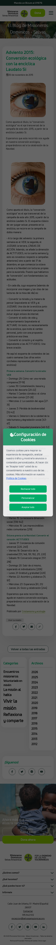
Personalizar (28, 498)
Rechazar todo (28, 489)
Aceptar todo (28, 507)
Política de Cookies (16, 478)
